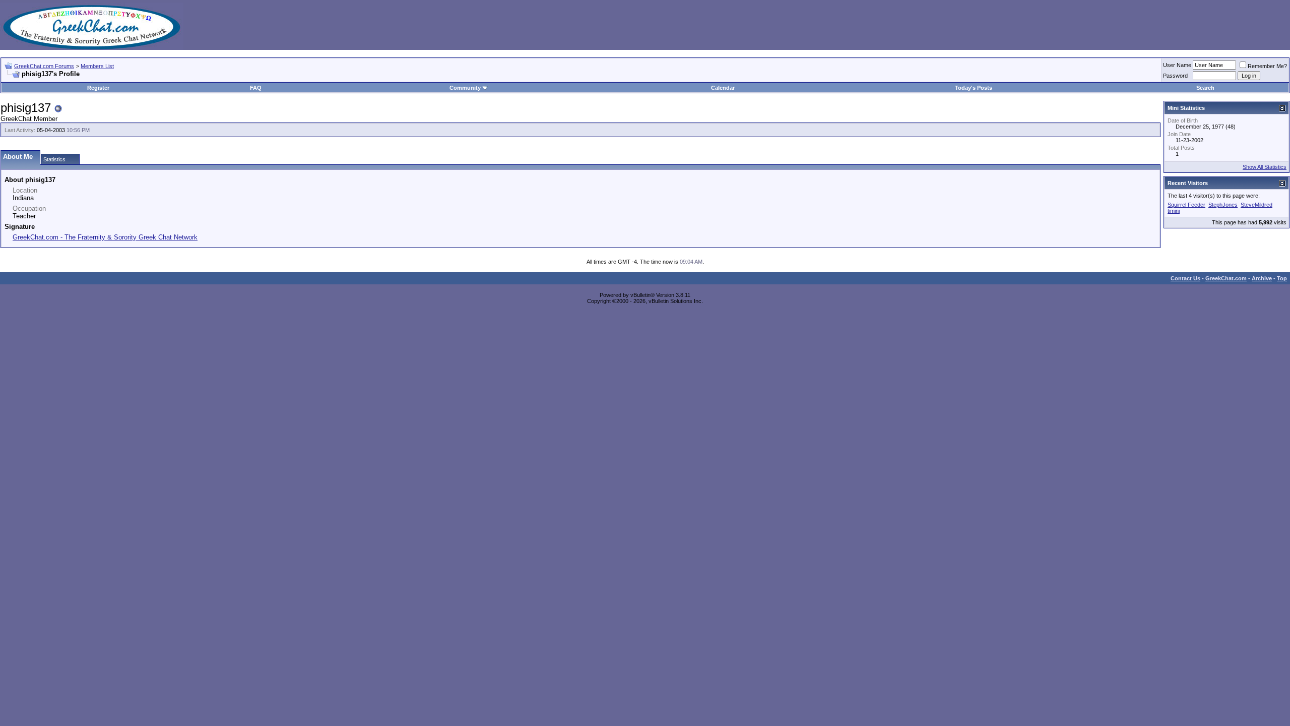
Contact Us (1185, 278)
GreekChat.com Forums (44, 66)
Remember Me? (1267, 66)
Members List (97, 66)
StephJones (1223, 205)
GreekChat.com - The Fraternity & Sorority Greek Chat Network (105, 237)
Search (1205, 88)
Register (98, 88)
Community (465, 88)
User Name (1177, 65)
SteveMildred (1256, 205)
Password (1175, 76)
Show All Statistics (1264, 167)
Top (1282, 278)
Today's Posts (973, 88)
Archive (1262, 278)
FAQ (256, 88)
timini (1174, 211)
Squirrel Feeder (1186, 205)
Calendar (723, 88)
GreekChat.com (1226, 278)
